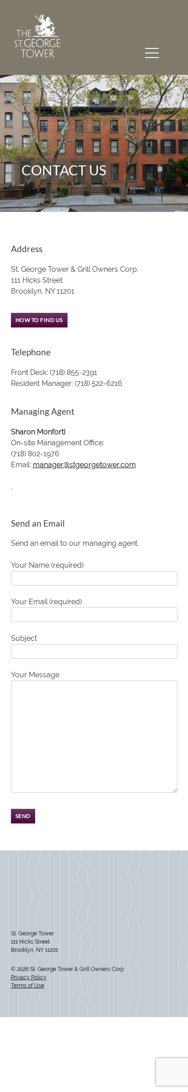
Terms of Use (27, 985)
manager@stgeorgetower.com (84, 464)
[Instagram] (20, 904)
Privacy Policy (29, 977)
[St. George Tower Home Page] (37, 54)
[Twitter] (14, 904)
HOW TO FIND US (39, 320)
